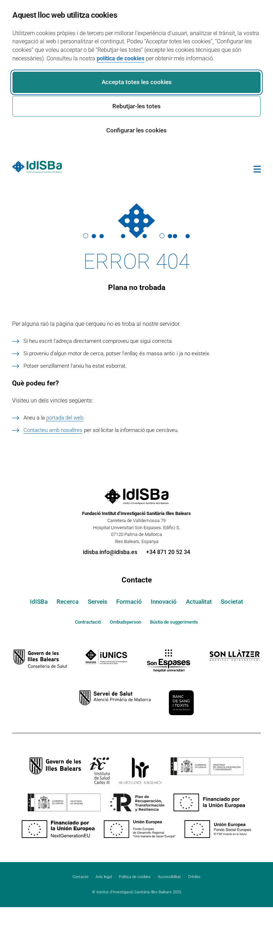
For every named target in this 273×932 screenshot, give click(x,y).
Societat (232, 601)
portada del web (64, 418)
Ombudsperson (125, 622)
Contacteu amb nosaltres (52, 430)
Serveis (97, 601)
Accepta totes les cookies (137, 82)
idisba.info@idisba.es (110, 552)
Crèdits (194, 876)
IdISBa (39, 601)
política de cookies (120, 58)
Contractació (88, 622)
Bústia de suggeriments (174, 622)
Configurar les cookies (136, 130)
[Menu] (257, 170)
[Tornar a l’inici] (246, 900)
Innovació (164, 601)
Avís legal (104, 876)
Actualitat (199, 601)
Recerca (68, 601)
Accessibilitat (169, 876)
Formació (129, 601)
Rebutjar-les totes (136, 106)
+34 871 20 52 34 (168, 552)
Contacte (137, 580)
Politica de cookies (135, 876)
